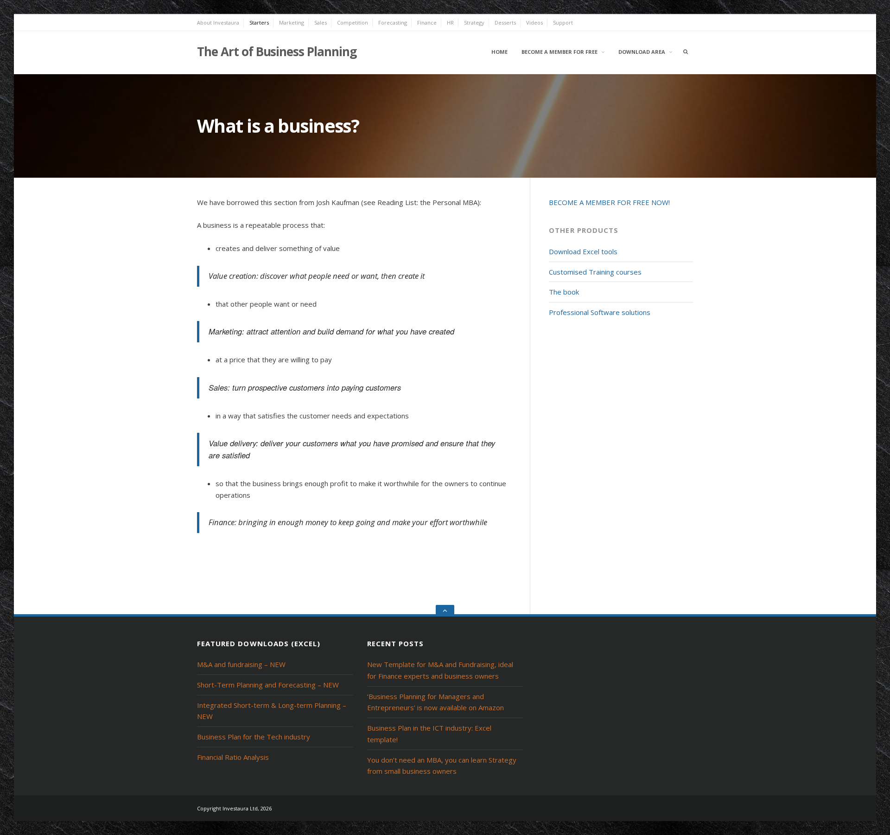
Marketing (291, 22)
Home (499, 51)
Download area (641, 51)
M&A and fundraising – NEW (241, 664)
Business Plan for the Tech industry (253, 736)
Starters (259, 22)
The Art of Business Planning (276, 51)
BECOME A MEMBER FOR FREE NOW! (609, 202)
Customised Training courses (595, 271)
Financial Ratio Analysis (233, 757)
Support (563, 22)
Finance (427, 22)
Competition (352, 22)
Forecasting (392, 22)
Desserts (505, 22)
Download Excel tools (583, 251)
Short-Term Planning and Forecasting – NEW (268, 684)
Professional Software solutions (599, 312)
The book (564, 291)
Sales (320, 22)
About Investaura (218, 22)
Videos (534, 22)
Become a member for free (559, 51)
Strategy (474, 22)
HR (450, 22)
